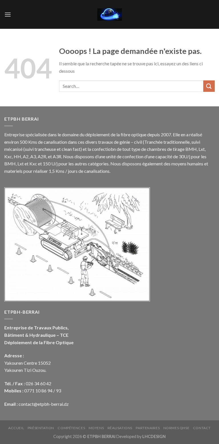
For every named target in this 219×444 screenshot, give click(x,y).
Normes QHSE (176, 428)
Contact (202, 428)
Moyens (96, 428)
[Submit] (209, 86)
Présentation (41, 428)
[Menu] (7, 14)
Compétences (71, 428)
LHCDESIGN (154, 436)
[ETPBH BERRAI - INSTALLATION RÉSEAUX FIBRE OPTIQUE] (109, 14)
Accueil (16, 428)
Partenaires (148, 428)
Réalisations (120, 428)
